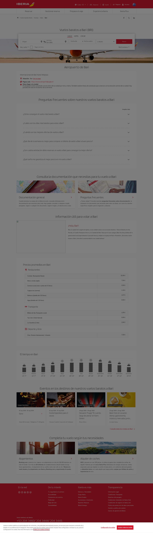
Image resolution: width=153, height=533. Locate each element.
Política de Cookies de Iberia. (41, 529)
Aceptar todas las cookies (125, 527)
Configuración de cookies (108, 527)
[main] (76, 527)
